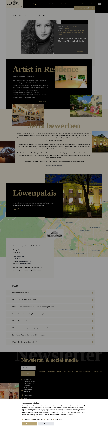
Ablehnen (46, 424)
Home (28, 4)
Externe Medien (38, 419)
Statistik (49, 419)
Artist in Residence (63, 4)
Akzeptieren (29, 424)
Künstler (51, 4)
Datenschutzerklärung (31, 416)
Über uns (84, 4)
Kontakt (93, 4)
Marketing (58, 419)
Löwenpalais (75, 4)
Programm (36, 4)
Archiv (44, 4)
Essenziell (27, 419)
